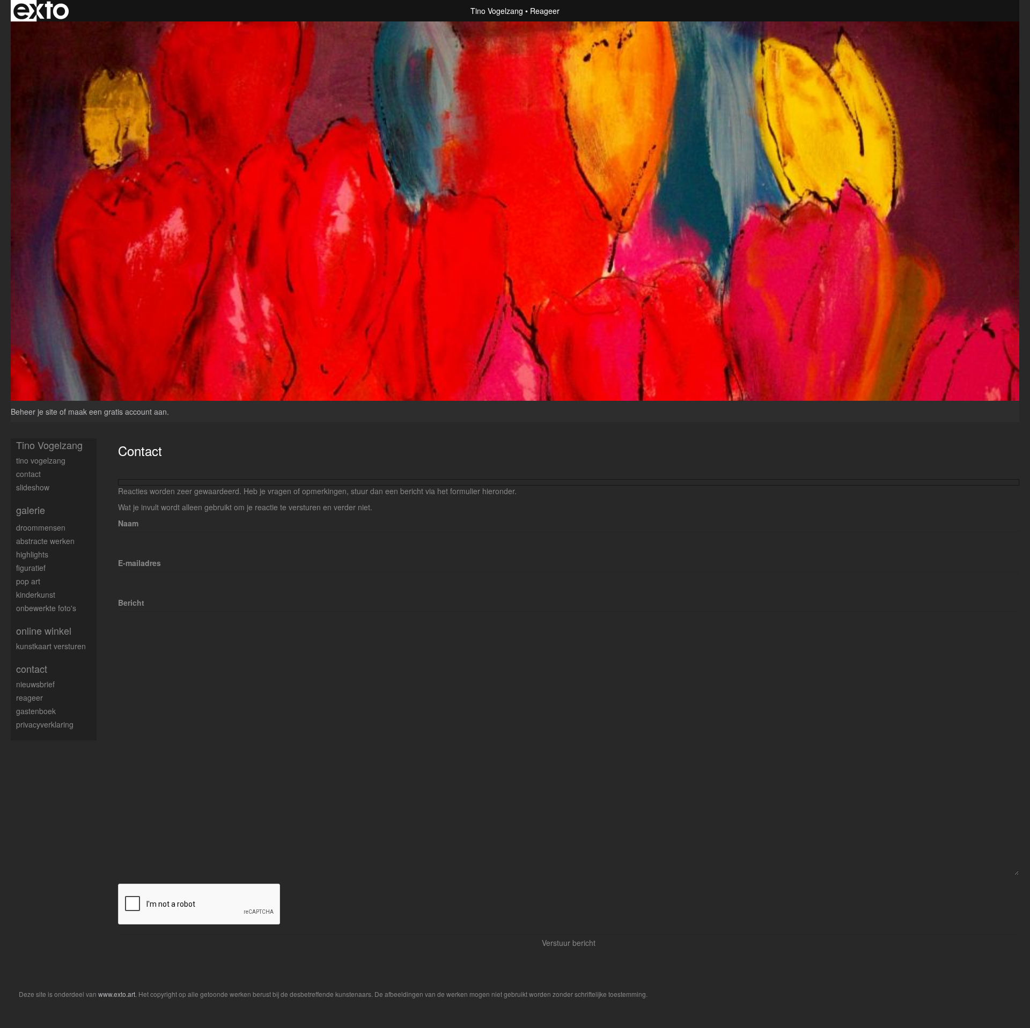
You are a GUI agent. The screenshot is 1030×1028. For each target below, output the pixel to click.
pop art (28, 581)
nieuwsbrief (35, 684)
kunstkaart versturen (51, 646)
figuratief (31, 567)
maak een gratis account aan (117, 411)
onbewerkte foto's (46, 608)
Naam (128, 523)
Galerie (30, 510)
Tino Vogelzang (496, 10)
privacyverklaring (44, 724)
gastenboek (36, 711)
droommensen (40, 527)
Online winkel (43, 630)
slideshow (32, 487)
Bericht (131, 602)
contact (28, 473)
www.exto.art (116, 993)
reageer (29, 697)
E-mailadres (139, 562)
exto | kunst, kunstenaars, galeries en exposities (41, 10)
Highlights (32, 554)
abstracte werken (45, 540)
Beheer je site (34, 411)
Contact (31, 668)
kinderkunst (35, 594)
